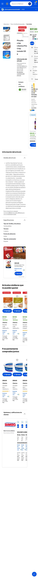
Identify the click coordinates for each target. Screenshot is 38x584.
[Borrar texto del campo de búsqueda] (27, 3)
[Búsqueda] (29, 3)
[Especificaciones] (25, 220)
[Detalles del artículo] (25, 157)
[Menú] (2, 3)
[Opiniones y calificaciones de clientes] (25, 413)
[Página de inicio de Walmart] (7, 3)
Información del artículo (11, 152)
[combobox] (21, 3)
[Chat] (34, 574)
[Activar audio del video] (24, 248)
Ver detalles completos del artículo (20, 73)
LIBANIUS (19, 33)
